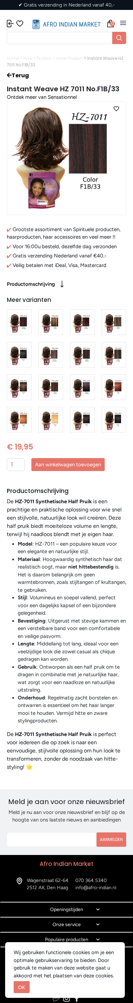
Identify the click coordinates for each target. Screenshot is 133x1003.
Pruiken (44, 58)
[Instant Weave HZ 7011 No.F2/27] (114, 322)
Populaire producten (66, 939)
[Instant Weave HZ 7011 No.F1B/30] (114, 354)
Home (13, 58)
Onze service (67, 924)
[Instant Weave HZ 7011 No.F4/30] (51, 387)
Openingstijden (66, 909)
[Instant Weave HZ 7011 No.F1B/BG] (19, 322)
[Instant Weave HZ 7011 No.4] (19, 387)
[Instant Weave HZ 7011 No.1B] (114, 419)
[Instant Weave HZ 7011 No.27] (51, 419)
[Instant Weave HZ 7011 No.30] (19, 419)
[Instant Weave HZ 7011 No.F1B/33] (82, 354)
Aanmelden (111, 839)
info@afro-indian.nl (95, 888)
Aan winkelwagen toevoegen (68, 465)
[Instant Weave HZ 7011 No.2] (82, 419)
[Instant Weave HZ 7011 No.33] (114, 387)
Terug (20, 75)
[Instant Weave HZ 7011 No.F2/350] (82, 322)
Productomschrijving (31, 284)
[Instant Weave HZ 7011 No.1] (19, 354)
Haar (28, 58)
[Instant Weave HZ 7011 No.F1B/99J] (82, 387)
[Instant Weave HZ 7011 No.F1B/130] (51, 354)
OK (21, 987)
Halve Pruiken (69, 58)
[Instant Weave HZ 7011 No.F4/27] (51, 322)
